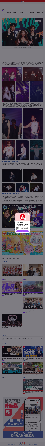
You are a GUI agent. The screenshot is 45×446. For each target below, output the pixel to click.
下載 (22, 231)
